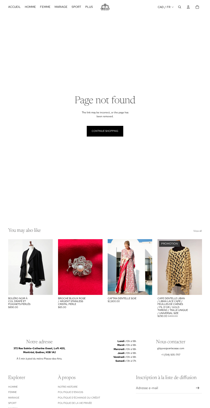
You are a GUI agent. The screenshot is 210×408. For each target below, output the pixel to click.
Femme (12, 392)
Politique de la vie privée (75, 403)
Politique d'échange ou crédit (79, 397)
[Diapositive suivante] (97, 266)
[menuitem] (89, 7)
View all (197, 231)
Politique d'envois (70, 392)
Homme (13, 386)
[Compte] (188, 7)
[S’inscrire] (198, 388)
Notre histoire (68, 386)
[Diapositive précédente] (62, 266)
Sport (12, 403)
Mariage (13, 397)
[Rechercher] (179, 7)
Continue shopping (105, 131)
